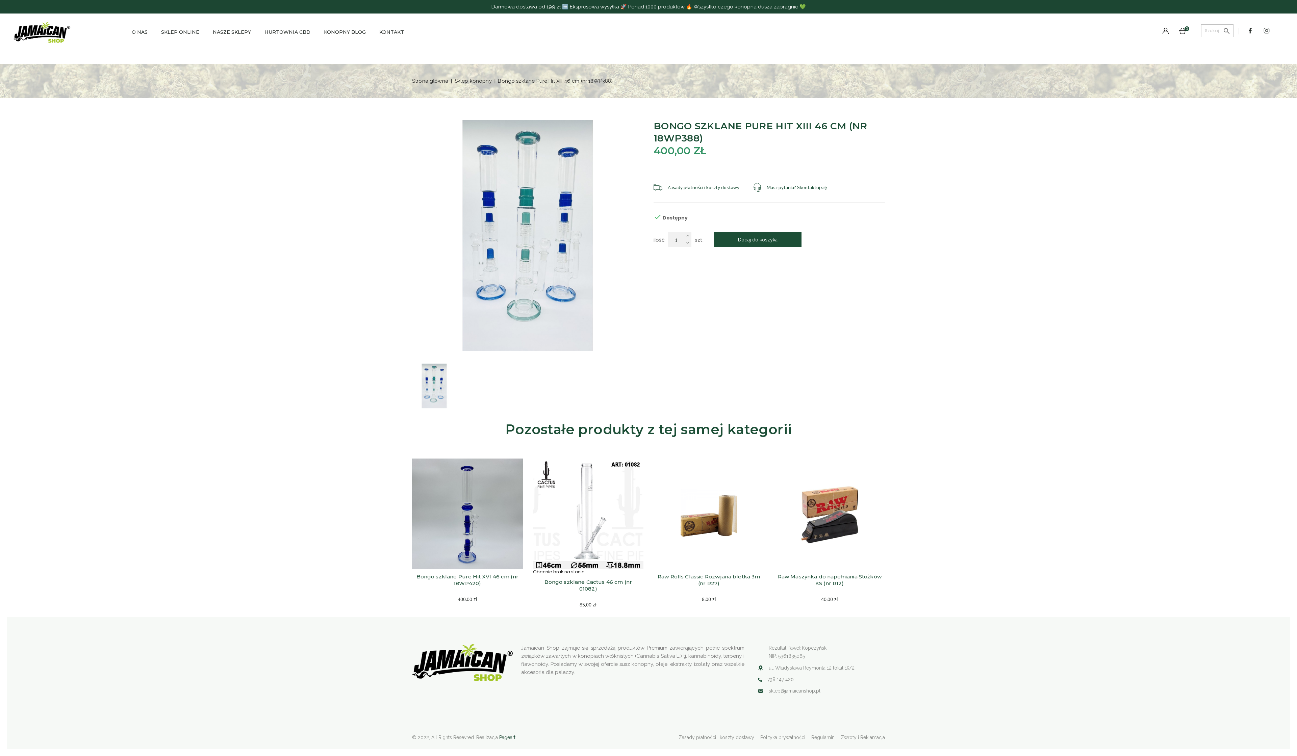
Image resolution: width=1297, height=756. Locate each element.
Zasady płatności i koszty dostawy (716, 737)
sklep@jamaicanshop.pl (794, 691)
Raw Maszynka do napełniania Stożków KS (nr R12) (830, 579)
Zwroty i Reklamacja (863, 737)
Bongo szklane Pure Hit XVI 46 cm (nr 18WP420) (468, 579)
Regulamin (823, 737)
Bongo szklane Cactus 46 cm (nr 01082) (589, 585)
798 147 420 (780, 679)
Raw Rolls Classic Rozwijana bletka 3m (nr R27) (710, 579)
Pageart (507, 737)
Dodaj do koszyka (758, 239)
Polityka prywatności (782, 737)
